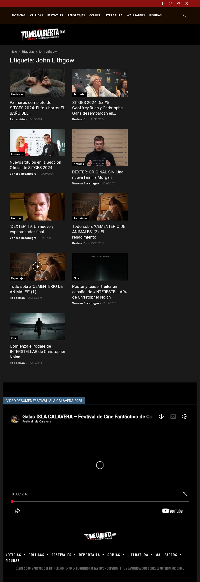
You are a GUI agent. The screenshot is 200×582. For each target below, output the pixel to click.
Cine (76, 278)
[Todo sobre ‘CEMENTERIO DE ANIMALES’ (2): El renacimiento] (100, 207)
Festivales (55, 15)
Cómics (94, 15)
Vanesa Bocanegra (23, 173)
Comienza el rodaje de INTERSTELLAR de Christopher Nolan (37, 351)
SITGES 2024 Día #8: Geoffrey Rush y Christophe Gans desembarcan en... (97, 108)
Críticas (36, 15)
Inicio (13, 52)
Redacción (17, 119)
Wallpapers (136, 15)
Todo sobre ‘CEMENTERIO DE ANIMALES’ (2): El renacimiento (98, 232)
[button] (184, 15)
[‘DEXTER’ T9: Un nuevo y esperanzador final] (37, 207)
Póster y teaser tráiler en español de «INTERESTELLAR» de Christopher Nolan (99, 292)
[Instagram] (170, 3)
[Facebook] (162, 3)
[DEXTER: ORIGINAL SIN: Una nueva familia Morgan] (100, 147)
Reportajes (76, 15)
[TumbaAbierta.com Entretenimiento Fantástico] (100, 536)
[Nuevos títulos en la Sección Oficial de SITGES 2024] (37, 143)
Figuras (155, 15)
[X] (186, 3)
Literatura (113, 15)
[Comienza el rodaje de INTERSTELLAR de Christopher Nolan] (37, 327)
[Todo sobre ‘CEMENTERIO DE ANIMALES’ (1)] (37, 267)
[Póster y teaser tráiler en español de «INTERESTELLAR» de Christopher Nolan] (100, 267)
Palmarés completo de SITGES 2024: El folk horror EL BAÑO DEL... (37, 108)
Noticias (19, 15)
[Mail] (178, 3)
